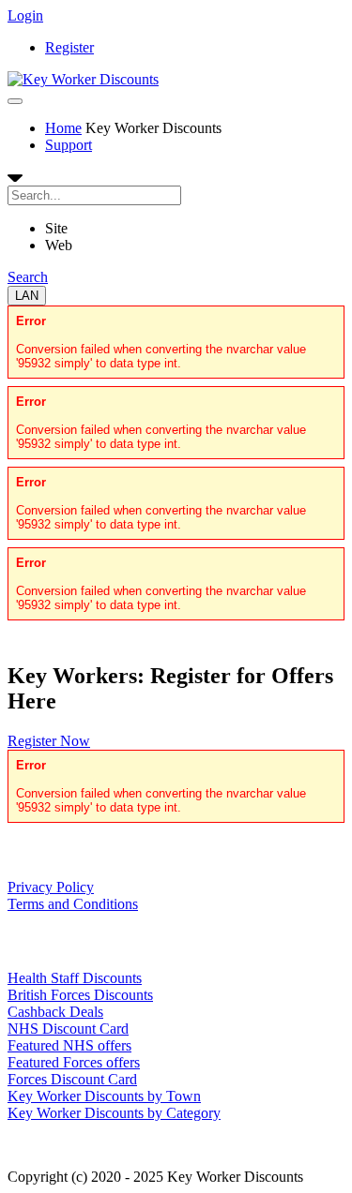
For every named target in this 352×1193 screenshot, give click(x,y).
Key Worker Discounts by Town (104, 1096)
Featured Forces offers (74, 1062)
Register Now (49, 741)
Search (28, 277)
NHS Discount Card (68, 1028)
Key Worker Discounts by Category (114, 1113)
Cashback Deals (55, 1012)
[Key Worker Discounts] (83, 79)
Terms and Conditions (73, 904)
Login (25, 15)
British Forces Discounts (80, 995)
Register (69, 47)
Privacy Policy (51, 887)
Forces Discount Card (72, 1079)
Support (68, 145)
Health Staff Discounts (75, 978)
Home (63, 128)
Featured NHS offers (69, 1045)
